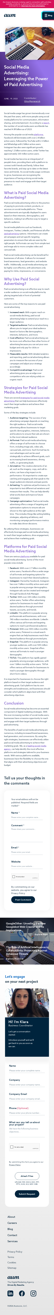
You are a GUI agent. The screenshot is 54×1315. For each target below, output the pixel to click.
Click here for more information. (33, 6)
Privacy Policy (18, 893)
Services (12, 1241)
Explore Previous (14, 959)
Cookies (11, 1262)
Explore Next (41, 934)
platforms (38, 134)
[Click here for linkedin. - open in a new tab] (10, 1292)
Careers (12, 1223)
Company (14, 1080)
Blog (10, 1229)
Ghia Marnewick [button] (32, 101)
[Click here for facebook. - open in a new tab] (22, 1292)
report (46, 123)
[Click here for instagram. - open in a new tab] (33, 1292)
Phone (12, 1108)
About (11, 1216)
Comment (17, 825)
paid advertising (11, 233)
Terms (10, 1257)
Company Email (18, 1094)
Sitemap (11, 1267)
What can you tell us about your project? (24, 1123)
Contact (12, 1235)
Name (15, 813)
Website (16, 862)
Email (15, 847)
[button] (47, 15)
